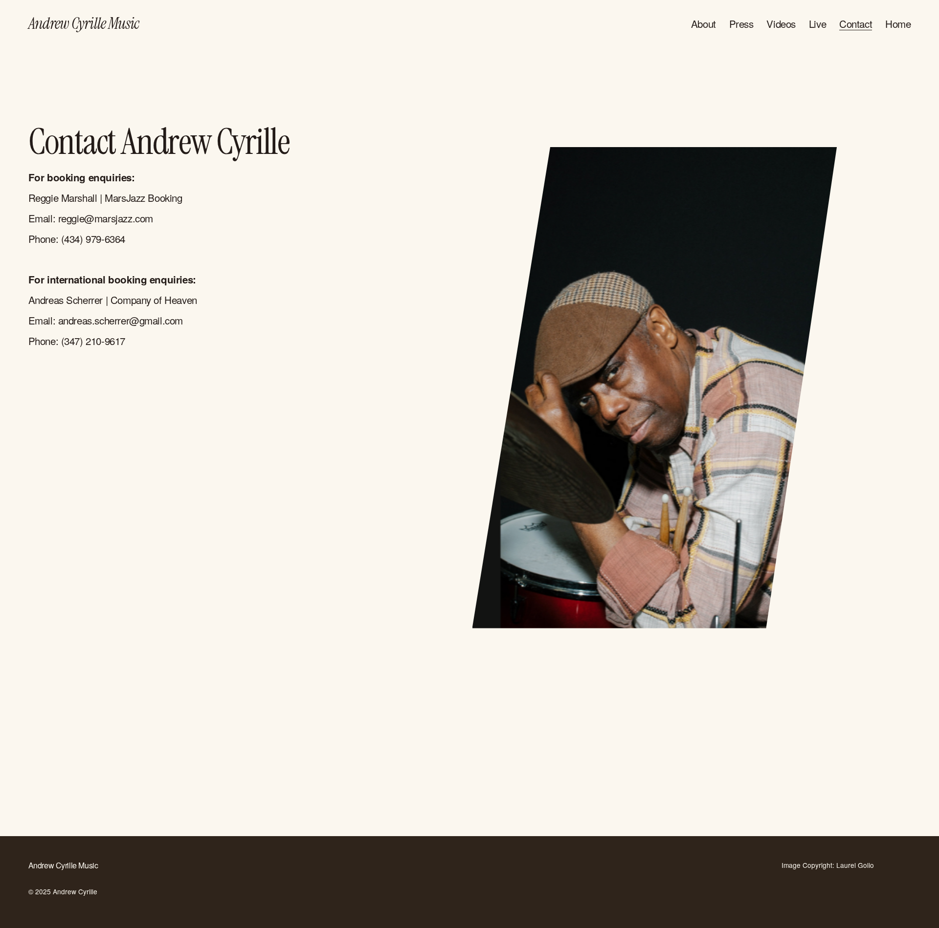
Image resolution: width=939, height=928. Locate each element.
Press (741, 24)
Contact (855, 24)
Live (817, 24)
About (703, 24)
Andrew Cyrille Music (83, 23)
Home (898, 24)
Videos (781, 24)
